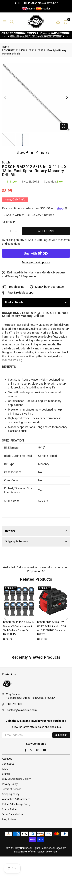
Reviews (10, 530)
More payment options (36, 262)
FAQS (5, 768)
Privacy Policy (10, 784)
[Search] (11, 21)
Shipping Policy (10, 794)
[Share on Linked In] (42, 153)
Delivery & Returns (42, 215)
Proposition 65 (36, 571)
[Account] (58, 21)
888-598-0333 (14, 704)
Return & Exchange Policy (16, 804)
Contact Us (8, 763)
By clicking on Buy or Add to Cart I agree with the (36, 241)
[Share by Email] (53, 153)
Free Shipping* (17, 286)
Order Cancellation (12, 814)
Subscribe (61, 735)
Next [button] (67, 97)
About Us (7, 758)
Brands (6, 773)
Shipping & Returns (16, 541)
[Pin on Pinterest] (37, 153)
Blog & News (9, 819)
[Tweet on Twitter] (32, 153)
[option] (36, 97)
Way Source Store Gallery (16, 778)
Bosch (6, 162)
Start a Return (9, 809)
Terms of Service (11, 789)
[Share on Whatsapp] (47, 153)
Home (5, 46)
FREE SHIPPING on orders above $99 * (37, 3)
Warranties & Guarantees (16, 799)
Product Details (14, 302)
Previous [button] (5, 97)
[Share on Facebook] (27, 153)
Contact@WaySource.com (22, 710)
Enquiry (11, 221)
